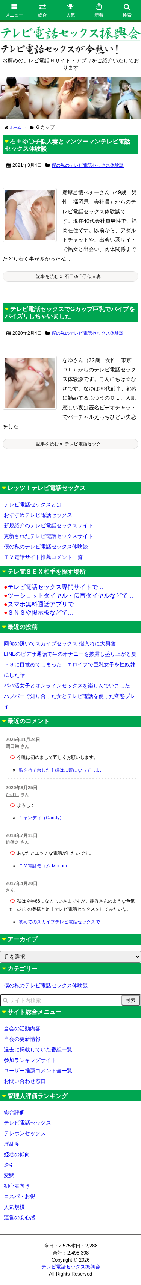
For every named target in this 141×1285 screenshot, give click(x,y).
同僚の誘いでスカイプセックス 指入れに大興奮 (60, 643)
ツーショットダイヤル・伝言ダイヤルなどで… (69, 595)
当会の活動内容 (22, 1028)
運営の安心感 (19, 1217)
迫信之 (12, 842)
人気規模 (14, 1207)
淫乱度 (12, 1144)
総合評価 (14, 1112)
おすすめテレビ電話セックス (38, 515)
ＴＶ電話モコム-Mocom (43, 865)
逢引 (9, 1165)
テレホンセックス (25, 1133)
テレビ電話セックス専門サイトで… (54, 587)
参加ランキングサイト (30, 1060)
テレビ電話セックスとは (33, 504)
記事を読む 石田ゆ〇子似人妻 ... (70, 276)
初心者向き (17, 1186)
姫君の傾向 (17, 1154)
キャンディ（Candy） (41, 817)
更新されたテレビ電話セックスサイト (48, 536)
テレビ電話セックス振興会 (70, 1267)
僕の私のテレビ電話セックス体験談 (88, 165)
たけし (12, 794)
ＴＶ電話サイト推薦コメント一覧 (43, 557)
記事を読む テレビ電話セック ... (70, 444)
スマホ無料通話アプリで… (42, 604)
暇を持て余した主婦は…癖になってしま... (61, 770)
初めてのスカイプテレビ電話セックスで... (61, 921)
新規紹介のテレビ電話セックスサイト (48, 525)
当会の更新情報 (22, 1039)
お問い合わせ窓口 (25, 1081)
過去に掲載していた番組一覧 (38, 1049)
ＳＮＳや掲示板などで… (39, 612)
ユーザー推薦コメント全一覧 (38, 1071)
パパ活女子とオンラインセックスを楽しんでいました (67, 686)
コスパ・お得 (19, 1196)
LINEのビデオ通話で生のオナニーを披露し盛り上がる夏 (70, 654)
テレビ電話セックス (27, 1123)
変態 (9, 1175)
